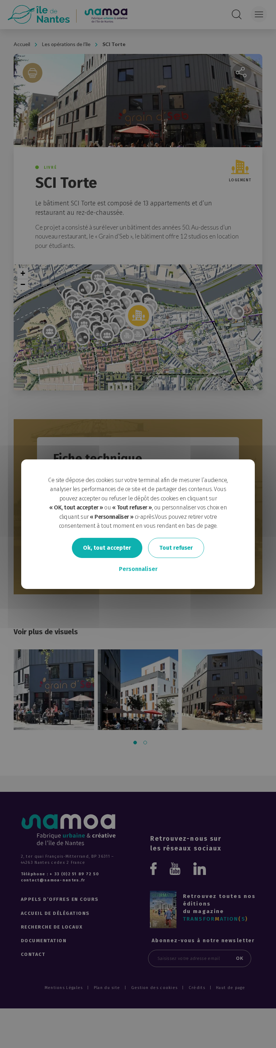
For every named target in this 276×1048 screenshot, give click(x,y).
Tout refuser (176, 547)
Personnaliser (138, 569)
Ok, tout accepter (107, 547)
